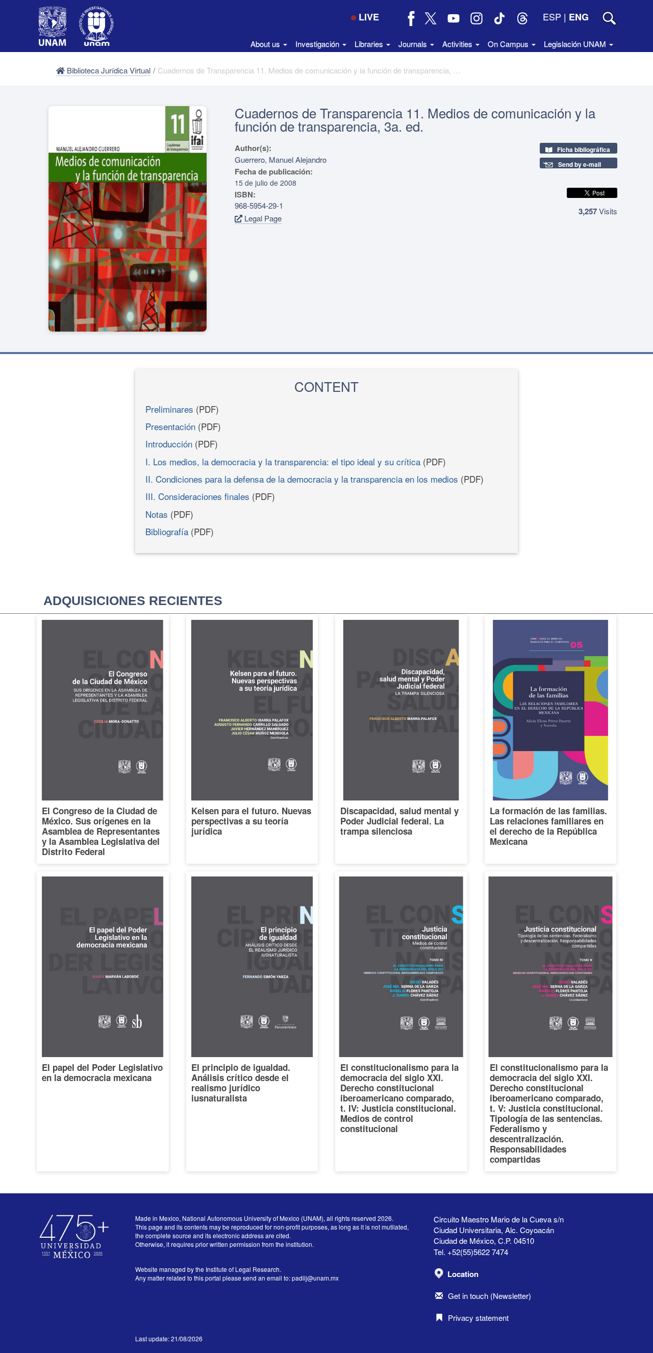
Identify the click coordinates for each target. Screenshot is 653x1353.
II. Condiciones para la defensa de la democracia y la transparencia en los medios (301, 478)
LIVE (369, 16)
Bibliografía (166, 531)
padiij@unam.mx (315, 1277)
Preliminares (169, 409)
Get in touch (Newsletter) (489, 1295)
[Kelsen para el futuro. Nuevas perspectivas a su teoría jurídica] (252, 739)
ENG (579, 16)
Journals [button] (413, 43)
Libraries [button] (370, 43)
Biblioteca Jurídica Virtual (107, 70)
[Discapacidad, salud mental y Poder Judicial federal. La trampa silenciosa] (401, 739)
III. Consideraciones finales (197, 496)
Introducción (168, 443)
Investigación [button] (318, 43)
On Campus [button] (509, 43)
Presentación (170, 426)
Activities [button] (458, 43)
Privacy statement (478, 1317)
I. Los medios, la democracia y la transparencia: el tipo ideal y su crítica (282, 461)
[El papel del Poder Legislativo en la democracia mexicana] (103, 1021)
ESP (552, 16)
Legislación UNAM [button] (576, 43)
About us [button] (266, 43)
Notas (156, 514)
